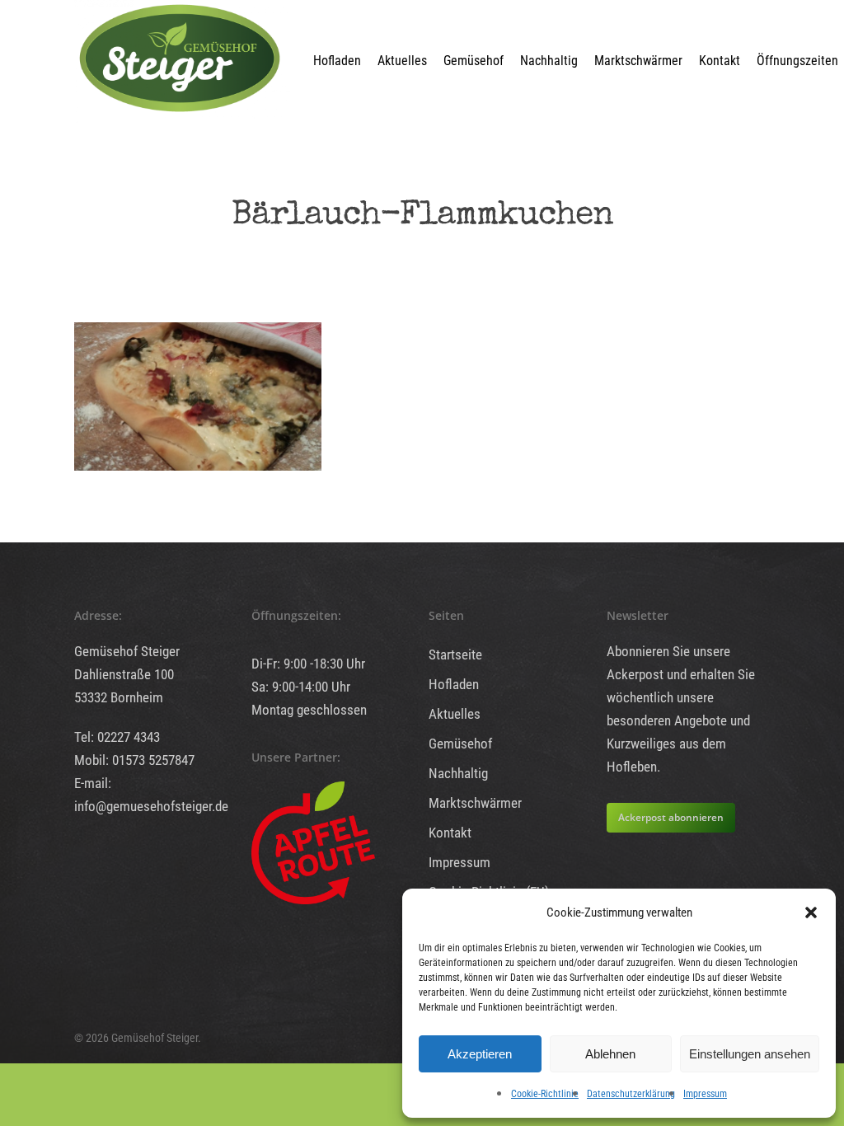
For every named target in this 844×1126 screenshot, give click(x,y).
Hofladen (337, 60)
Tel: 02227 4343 (117, 737)
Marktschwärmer (638, 60)
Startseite (455, 654)
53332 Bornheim (118, 697)
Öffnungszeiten (797, 60)
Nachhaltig (549, 60)
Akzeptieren (480, 1054)
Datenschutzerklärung (631, 1094)
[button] (811, 912)
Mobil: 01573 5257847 (134, 760)
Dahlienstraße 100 (124, 674)
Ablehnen (610, 1054)
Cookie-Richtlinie (545, 1094)
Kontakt (719, 60)
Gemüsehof (473, 60)
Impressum (705, 1094)
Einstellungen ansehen (749, 1054)
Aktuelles (402, 60)
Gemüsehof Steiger (127, 651)
